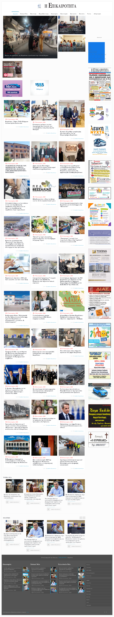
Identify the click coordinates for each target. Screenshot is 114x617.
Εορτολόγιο (99, 37)
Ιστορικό (88, 564)
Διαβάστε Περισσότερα (24, 126)
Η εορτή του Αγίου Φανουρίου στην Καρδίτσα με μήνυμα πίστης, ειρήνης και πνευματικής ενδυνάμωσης (33, 496)
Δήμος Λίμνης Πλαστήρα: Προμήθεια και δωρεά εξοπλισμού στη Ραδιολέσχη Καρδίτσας (44, 167)
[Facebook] (104, 612)
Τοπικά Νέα (88, 583)
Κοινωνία (88, 596)
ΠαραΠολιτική (89, 588)
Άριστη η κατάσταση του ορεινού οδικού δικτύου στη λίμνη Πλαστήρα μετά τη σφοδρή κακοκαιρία (71, 462)
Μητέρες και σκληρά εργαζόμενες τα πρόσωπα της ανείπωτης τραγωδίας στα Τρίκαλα (44, 420)
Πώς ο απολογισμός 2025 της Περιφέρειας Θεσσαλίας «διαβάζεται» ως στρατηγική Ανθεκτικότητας (42, 462)
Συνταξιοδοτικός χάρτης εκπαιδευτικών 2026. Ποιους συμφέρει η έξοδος (42, 317)
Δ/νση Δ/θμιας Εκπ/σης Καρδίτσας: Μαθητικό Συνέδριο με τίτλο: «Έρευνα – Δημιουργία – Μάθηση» (71, 317)
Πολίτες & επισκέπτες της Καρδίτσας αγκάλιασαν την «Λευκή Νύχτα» (26, 55)
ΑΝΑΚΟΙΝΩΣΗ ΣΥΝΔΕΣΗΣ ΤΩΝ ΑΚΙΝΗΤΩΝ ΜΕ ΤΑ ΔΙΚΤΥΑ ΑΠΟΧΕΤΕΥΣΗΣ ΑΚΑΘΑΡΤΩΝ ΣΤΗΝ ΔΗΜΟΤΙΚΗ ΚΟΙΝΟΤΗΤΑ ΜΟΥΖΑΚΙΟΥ (15, 169)
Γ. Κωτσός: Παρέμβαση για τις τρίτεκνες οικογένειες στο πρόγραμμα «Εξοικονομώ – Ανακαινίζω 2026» (15, 390)
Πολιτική (88, 585)
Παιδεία (88, 599)
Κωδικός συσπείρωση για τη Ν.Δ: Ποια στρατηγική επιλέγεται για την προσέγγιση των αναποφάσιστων (71, 30)
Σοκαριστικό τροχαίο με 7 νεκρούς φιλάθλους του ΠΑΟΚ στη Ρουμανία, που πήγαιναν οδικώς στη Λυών (44, 280)
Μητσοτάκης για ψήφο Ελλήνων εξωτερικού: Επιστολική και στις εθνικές (71, 425)
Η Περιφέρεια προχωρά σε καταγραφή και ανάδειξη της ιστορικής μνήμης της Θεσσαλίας (16, 460)
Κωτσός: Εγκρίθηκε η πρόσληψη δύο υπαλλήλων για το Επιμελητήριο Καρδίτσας (70, 133)
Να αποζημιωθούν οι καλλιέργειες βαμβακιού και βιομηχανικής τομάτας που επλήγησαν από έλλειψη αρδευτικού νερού (54, 502)
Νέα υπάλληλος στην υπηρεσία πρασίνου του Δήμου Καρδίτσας (70, 351)
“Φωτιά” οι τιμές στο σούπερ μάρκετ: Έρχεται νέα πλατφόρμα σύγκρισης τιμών (44, 238)
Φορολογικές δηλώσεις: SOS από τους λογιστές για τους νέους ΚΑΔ (16, 279)
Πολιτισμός (88, 594)
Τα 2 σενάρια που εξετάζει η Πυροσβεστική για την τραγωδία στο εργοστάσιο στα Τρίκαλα (71, 390)
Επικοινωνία (88, 575)
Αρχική (87, 580)
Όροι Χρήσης (88, 570)
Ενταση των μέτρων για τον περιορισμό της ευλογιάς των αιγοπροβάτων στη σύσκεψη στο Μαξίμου (43, 126)
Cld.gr (28, 612)
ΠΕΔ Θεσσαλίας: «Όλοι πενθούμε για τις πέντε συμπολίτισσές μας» (44, 200)
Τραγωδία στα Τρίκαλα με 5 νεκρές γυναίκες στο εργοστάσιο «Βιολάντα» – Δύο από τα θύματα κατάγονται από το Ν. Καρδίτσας (16, 426)
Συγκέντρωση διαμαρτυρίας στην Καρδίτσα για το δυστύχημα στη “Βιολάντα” (71, 204)
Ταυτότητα (88, 567)
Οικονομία (88, 591)
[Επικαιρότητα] (57, 7)
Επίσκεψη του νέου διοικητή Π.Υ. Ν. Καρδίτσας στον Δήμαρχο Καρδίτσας (43, 353)
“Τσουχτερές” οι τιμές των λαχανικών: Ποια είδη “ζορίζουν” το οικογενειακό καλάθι (71, 240)
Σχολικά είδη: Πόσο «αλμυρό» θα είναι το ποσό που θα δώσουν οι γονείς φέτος (71, 48)
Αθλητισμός (88, 605)
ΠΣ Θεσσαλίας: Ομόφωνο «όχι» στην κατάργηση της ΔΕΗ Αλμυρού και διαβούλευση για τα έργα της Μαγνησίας (75, 497)
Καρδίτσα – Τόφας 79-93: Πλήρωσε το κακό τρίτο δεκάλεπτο (16, 122)
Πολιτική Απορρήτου (90, 573)
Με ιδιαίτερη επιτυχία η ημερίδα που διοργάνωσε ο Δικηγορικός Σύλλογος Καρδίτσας (44, 390)
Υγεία (87, 602)
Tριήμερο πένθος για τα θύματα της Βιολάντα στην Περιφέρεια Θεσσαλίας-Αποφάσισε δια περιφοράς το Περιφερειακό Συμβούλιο (16, 355)
